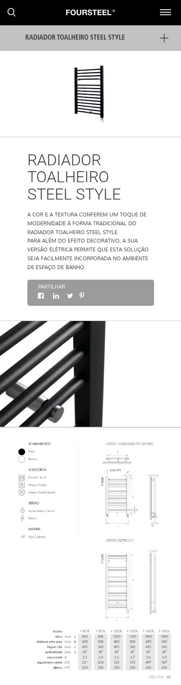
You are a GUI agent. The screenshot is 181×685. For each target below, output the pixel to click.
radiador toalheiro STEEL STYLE (75, 38)
